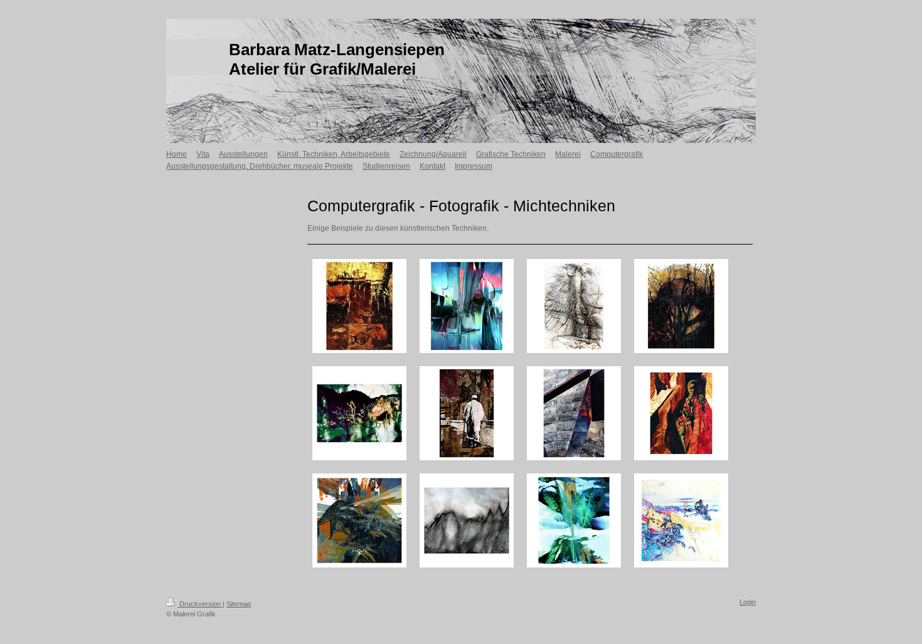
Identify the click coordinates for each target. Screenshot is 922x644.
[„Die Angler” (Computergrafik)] (359, 306)
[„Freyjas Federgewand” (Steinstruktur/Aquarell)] (574, 306)
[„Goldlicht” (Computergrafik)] (574, 520)
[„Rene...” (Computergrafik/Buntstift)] (359, 413)
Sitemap (238, 604)
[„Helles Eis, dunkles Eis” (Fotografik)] (467, 520)
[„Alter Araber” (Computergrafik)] (467, 413)
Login (747, 602)
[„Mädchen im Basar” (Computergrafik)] (681, 413)
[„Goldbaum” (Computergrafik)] (681, 306)
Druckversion (200, 604)
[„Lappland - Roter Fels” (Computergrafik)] (359, 520)
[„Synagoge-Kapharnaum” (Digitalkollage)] (574, 413)
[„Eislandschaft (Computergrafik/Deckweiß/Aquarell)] (681, 520)
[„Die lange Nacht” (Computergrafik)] (467, 306)
